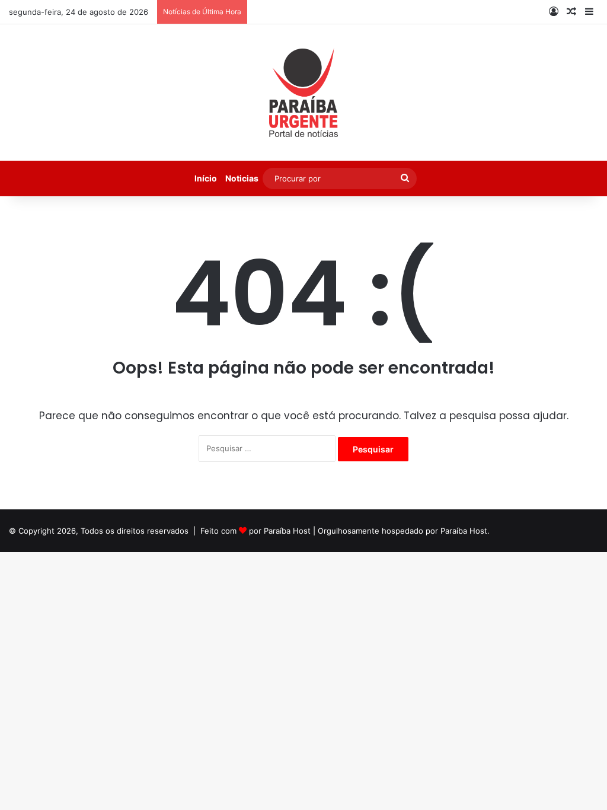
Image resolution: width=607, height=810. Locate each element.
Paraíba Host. (465, 530)
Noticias (241, 178)
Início (205, 178)
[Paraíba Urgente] (303, 92)
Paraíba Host (287, 530)
